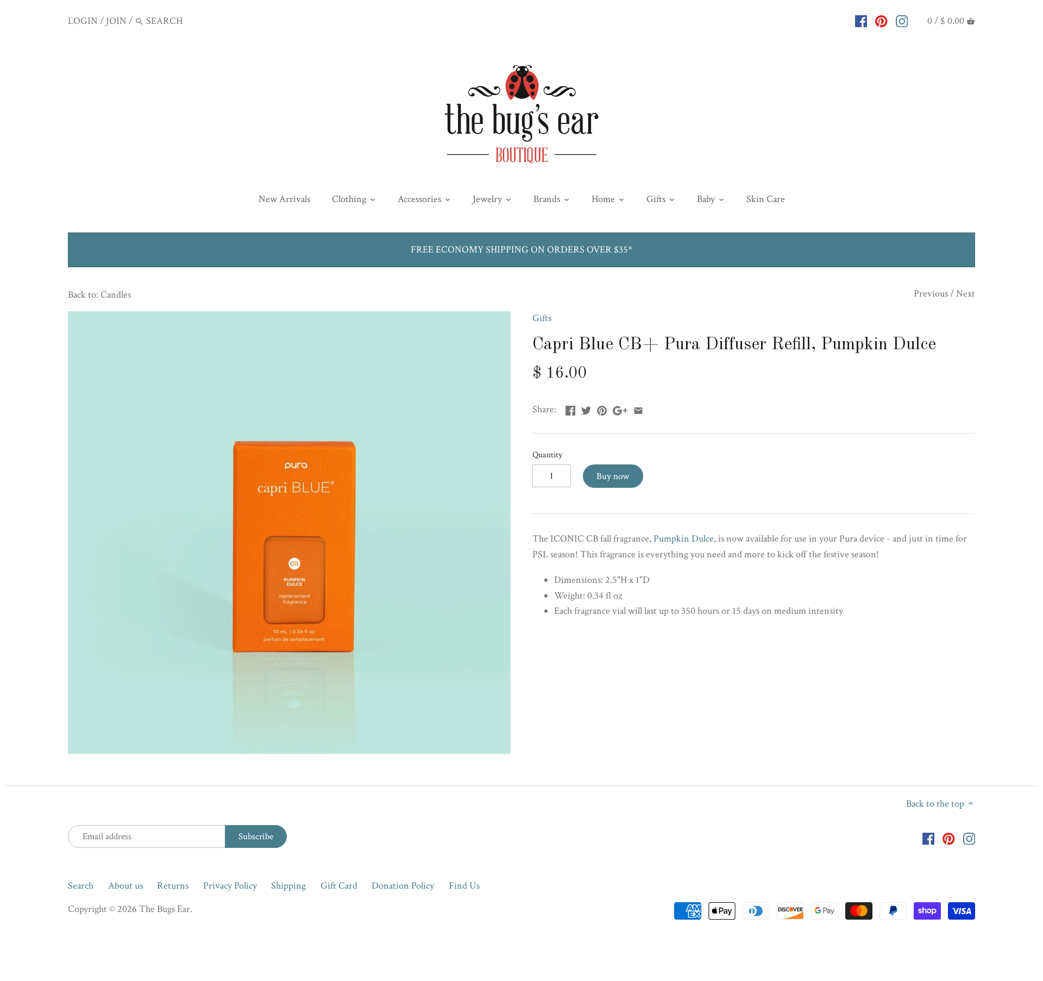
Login (83, 21)
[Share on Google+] (620, 408)
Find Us (464, 885)
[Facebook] (861, 20)
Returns (173, 885)
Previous (931, 293)
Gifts (541, 318)
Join (116, 21)
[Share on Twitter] (586, 408)
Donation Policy (403, 885)
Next (965, 293)
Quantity (547, 455)
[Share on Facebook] (570, 408)
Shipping (288, 885)
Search (80, 885)
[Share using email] (638, 408)
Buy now (612, 476)
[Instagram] (902, 20)
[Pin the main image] (602, 408)
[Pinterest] (881, 20)
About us (125, 885)
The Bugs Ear (164, 909)
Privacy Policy (230, 885)
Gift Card (339, 885)
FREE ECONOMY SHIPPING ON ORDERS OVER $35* (521, 249)
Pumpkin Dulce (684, 538)
